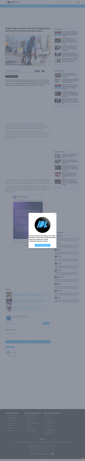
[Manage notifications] (82, 459)
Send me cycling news (42, 245)
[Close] (54, 214)
